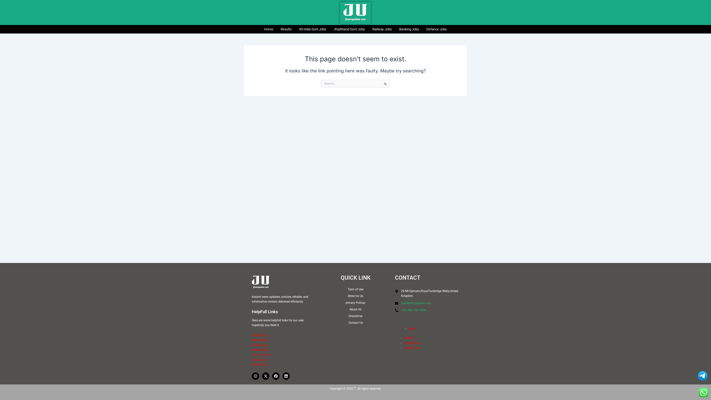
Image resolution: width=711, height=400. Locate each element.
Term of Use (355, 289)
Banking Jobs (409, 29)
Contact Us (355, 322)
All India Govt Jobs (312, 29)
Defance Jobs (436, 29)
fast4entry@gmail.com (416, 303)
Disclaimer (356, 316)
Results (286, 29)
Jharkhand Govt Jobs (349, 29)
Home (268, 29)
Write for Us (355, 296)
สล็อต (412, 329)
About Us (355, 309)
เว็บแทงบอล (259, 359)
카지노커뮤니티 (262, 354)
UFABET (409, 338)
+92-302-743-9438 (413, 310)
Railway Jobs (382, 29)
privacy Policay (355, 302)
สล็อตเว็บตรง (260, 335)
